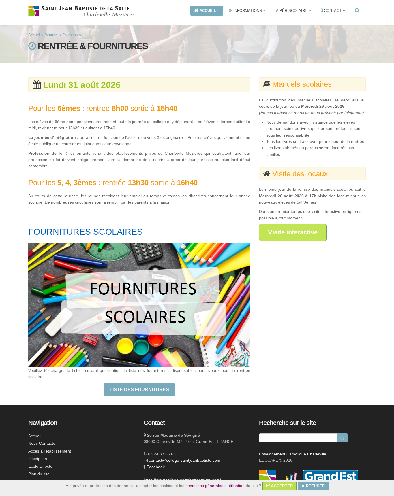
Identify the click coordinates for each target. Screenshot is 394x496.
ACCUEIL (207, 10)
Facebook (156, 467)
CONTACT (333, 10)
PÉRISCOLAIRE (293, 10)
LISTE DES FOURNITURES (139, 389)
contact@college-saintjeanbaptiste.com (184, 460)
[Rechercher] (357, 11)
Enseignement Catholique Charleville (292, 454)
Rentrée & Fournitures (62, 35)
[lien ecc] (268, 478)
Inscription (37, 458)
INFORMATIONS (247, 10)
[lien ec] (290, 478)
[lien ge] (330, 478)
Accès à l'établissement (49, 451)
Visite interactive (293, 232)
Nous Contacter (42, 443)
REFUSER (315, 486)
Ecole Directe (40, 466)
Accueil (34, 35)
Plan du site (39, 474)
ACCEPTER (281, 486)
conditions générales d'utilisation (215, 485)
